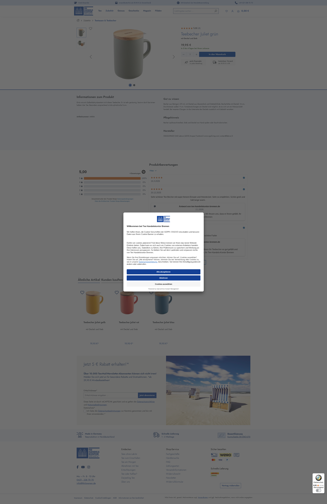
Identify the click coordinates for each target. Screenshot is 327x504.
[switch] (318, 490)
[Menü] (322, 474)
